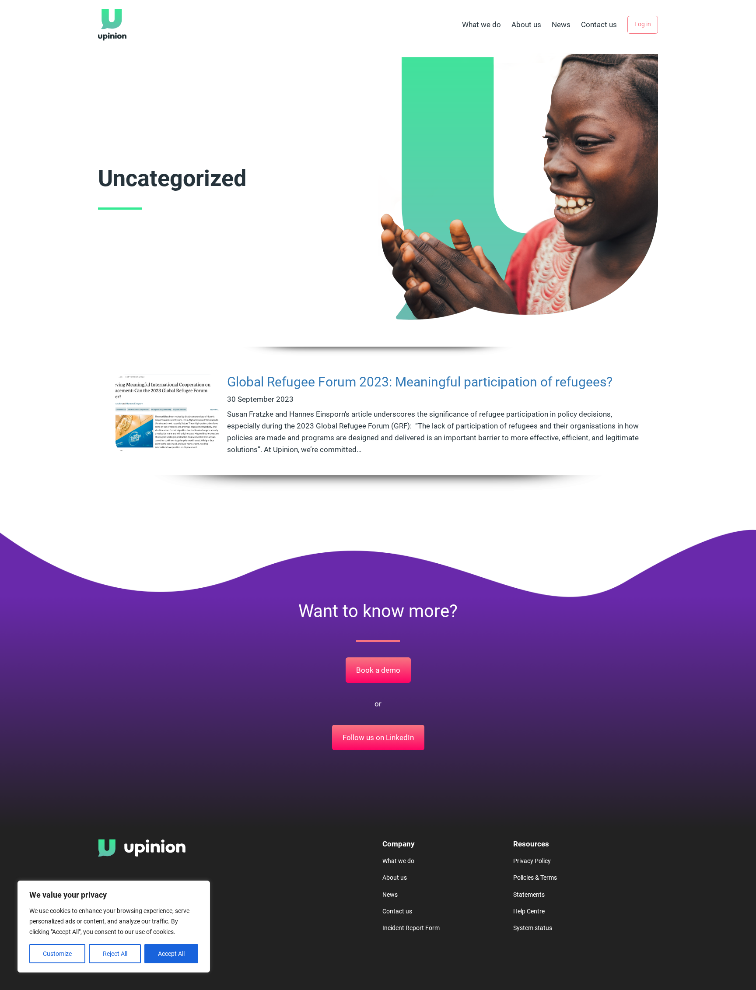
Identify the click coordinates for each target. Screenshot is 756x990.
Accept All (171, 953)
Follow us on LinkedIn (378, 737)
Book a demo (378, 670)
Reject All (115, 953)
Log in (642, 24)
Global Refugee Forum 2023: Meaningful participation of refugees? (419, 382)
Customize (57, 953)
